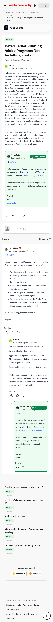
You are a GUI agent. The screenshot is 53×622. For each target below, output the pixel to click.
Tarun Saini (15, 155)
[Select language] (35, 5)
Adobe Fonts (35, 12)
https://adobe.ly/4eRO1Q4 (33, 175)
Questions (9, 15)
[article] (26, 290)
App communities (21, 12)
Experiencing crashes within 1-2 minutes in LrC (24, 487)
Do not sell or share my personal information (21, 614)
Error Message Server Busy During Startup (22, 545)
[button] (5, 6)
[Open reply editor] (26, 228)
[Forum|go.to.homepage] (20, 5)
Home (8, 12)
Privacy (37, 605)
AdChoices (12, 618)
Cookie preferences (12, 609)
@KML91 (12, 162)
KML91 (11, 65)
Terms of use (27, 605)
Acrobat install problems (15, 516)
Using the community (13, 605)
